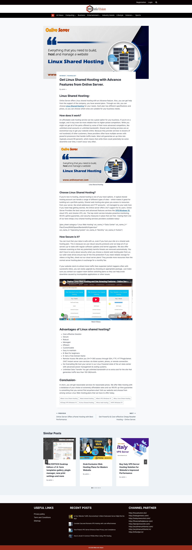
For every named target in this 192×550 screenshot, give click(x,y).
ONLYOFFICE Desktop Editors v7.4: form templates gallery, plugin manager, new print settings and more (58, 470)
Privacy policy (39, 514)
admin (63, 89)
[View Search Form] (156, 2)
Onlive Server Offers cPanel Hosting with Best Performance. (74, 416)
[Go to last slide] (46, 462)
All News (59, 15)
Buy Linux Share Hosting (122, 398)
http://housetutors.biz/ (138, 513)
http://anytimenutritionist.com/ (141, 527)
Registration (141, 2)
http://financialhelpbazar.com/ (141, 521)
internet (63, 75)
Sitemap (37, 521)
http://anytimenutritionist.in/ (140, 529)
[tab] (93, 487)
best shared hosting (87, 398)
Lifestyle (119, 15)
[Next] (145, 462)
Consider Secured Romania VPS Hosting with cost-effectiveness (95, 523)
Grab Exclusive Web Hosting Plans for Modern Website (95, 467)
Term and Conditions (42, 517)
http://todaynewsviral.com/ (139, 518)
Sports (138, 15)
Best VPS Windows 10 (103, 398)
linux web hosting (102, 402)
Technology (71, 75)
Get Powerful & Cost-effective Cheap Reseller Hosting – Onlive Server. (117, 416)
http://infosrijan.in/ (136, 532)
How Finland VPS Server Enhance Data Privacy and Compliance (95, 529)
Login (150, 2)
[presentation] (59, 448)
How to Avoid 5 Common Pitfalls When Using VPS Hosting (92, 536)
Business (81, 15)
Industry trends (108, 15)
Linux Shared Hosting (75, 106)
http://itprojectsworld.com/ (139, 524)
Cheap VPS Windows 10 (68, 402)
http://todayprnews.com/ (139, 516)
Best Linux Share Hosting (69, 398)
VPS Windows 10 (122, 210)
